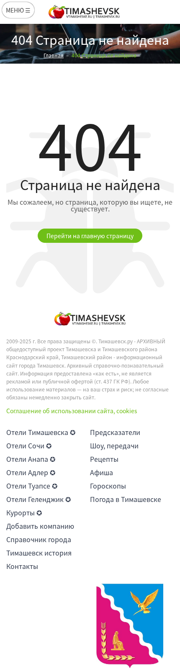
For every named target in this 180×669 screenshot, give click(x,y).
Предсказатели (115, 432)
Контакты (22, 566)
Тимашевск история (39, 552)
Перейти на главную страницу (90, 236)
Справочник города (38, 539)
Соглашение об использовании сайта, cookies (71, 411)
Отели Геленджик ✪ (38, 499)
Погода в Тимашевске (125, 499)
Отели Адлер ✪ (30, 472)
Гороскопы (108, 485)
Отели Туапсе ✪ (31, 485)
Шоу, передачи (114, 445)
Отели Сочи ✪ (28, 445)
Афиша (101, 472)
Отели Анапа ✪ (30, 459)
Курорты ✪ (24, 512)
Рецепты (104, 459)
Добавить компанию (40, 526)
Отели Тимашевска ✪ (40, 432)
